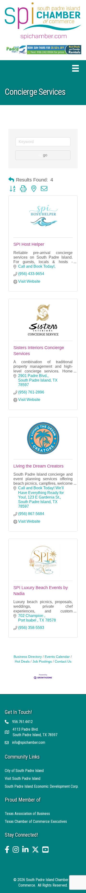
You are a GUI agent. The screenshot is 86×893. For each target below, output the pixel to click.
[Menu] (75, 68)
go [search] (45, 155)
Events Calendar (57, 657)
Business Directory (28, 657)
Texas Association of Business (27, 813)
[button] (11, 179)
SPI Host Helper (28, 244)
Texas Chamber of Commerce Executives (36, 821)
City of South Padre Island (24, 770)
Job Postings (42, 661)
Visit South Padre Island (22, 778)
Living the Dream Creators (38, 466)
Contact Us (63, 661)
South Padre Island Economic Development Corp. (42, 786)
